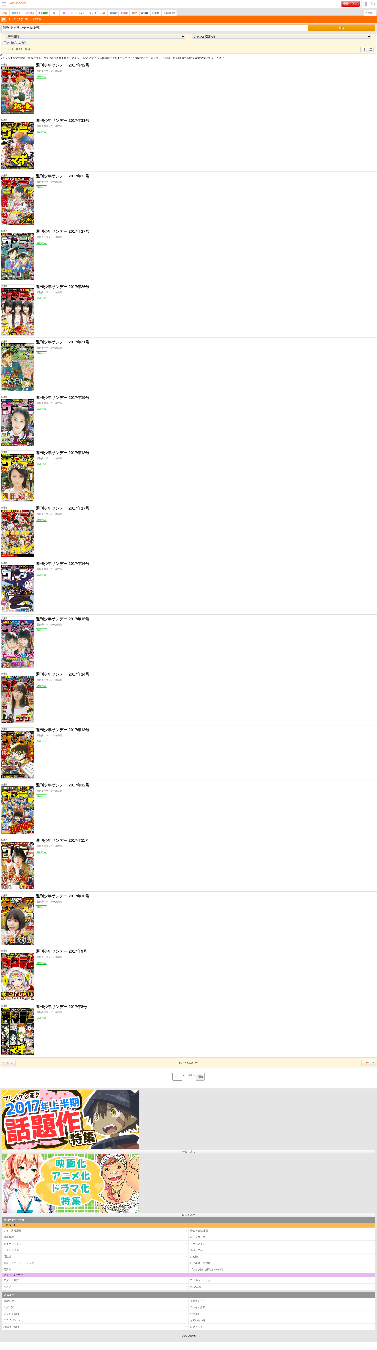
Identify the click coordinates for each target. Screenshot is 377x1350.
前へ (9, 1062)
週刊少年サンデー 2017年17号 (62, 508)
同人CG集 (195, 1286)
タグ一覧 (9, 1307)
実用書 (144, 13)
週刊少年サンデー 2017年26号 (62, 287)
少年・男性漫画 (12, 1230)
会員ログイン (350, 3)
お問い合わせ (197, 1320)
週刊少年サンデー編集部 (49, 70)
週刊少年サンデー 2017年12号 (62, 785)
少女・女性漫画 (199, 1230)
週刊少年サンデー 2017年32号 (62, 65)
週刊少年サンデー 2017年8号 (61, 1006)
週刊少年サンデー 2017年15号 (62, 619)
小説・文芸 (196, 1250)
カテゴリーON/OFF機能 (164, 58)
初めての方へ (365, 4)
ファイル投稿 (197, 1307)
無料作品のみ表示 (16, 42)
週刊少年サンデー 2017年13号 (62, 730)
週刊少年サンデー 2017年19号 (62, 397)
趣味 (134, 13)
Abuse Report (11, 1326)
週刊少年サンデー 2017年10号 (62, 896)
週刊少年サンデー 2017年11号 (62, 840)
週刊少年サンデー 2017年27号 (62, 231)
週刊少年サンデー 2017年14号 (62, 674)
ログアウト (196, 1326)
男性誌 (113, 13)
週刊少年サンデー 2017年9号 (61, 951)
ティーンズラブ (12, 1243)
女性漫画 (29, 13)
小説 (103, 13)
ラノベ (92, 13)
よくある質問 (11, 1313)
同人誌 (7, 1286)
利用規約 (195, 1313)
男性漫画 (16, 13)
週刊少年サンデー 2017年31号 (62, 120)
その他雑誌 (169, 13)
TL (64, 13)
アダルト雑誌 (11, 1280)
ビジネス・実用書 (200, 1263)
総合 (5, 13)
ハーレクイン (78, 13)
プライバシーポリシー (16, 1320)
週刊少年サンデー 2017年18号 (62, 453)
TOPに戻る (10, 1300)
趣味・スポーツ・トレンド (19, 1263)
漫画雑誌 (43, 13)
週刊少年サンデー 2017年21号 (62, 342)
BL (54, 13)
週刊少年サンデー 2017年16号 (62, 563)
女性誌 (124, 13)
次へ (367, 1062)
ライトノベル (11, 1250)
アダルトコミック (200, 1280)
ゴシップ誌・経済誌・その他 (206, 1269)
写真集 (155, 13)
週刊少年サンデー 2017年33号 (62, 176)
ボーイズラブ (197, 1237)
